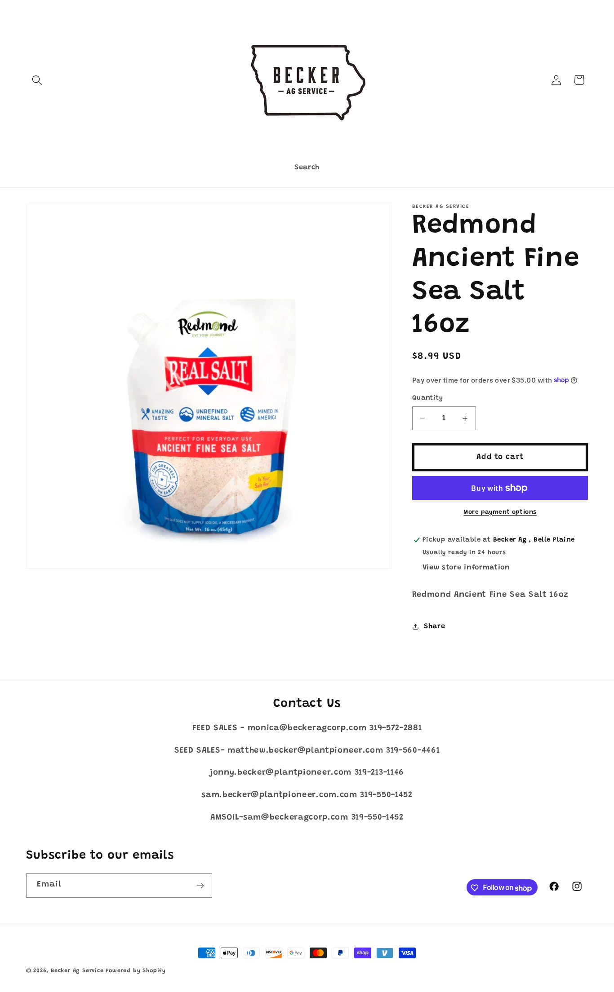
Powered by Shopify (136, 971)
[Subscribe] (200, 886)
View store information (466, 567)
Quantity (427, 398)
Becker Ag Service (77, 971)
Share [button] (434, 626)
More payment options (500, 512)
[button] (37, 80)
